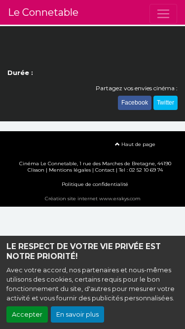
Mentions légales (70, 170)
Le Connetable (43, 12)
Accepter (27, 314)
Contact (104, 170)
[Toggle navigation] (163, 14)
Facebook (134, 102)
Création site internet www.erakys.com (93, 198)
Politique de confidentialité (95, 184)
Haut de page (137, 144)
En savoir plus (77, 314)
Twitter (165, 102)
